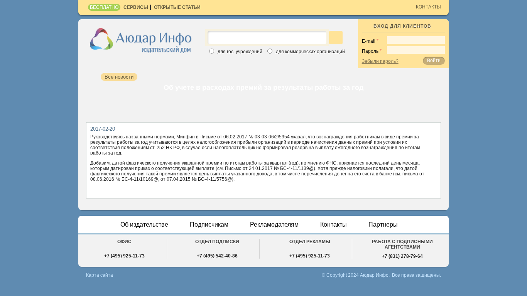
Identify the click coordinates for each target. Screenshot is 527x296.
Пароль (370, 51)
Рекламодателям (274, 224)
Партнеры (383, 224)
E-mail (368, 41)
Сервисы (135, 7)
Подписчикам (209, 224)
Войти (434, 60)
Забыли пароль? (380, 61)
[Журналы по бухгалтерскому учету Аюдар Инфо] (141, 40)
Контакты (428, 7)
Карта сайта (99, 275)
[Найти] (336, 37)
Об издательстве (144, 224)
